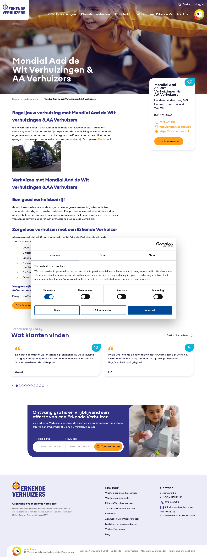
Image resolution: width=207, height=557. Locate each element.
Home (15, 99)
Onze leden (123, 14)
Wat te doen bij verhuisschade (121, 493)
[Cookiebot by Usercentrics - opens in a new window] (158, 244)
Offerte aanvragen (62, 14)
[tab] (17, 386)
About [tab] (152, 254)
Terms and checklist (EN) (182, 551)
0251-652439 (167, 122)
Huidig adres (43, 439)
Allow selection (103, 310)
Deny (57, 310)
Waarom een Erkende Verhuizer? (160, 14)
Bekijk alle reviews (178, 335)
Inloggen (199, 4)
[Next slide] (47, 385)
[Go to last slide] (12, 385)
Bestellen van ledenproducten (121, 524)
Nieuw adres (72, 439)
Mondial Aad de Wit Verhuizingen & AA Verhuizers (70, 99)
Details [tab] (104, 254)
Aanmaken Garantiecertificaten (122, 519)
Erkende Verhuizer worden (119, 503)
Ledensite (110, 514)
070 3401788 (172, 502)
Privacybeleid (131, 551)
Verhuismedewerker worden (120, 508)
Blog (107, 534)
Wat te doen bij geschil (117, 498)
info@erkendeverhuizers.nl (179, 507)
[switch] (85, 296)
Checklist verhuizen (95, 14)
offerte (100, 139)
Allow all (150, 310)
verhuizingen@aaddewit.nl (175, 127)
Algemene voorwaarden (153, 551)
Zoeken (186, 4)
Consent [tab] (55, 255)
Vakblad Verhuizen (115, 529)
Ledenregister (31, 99)
